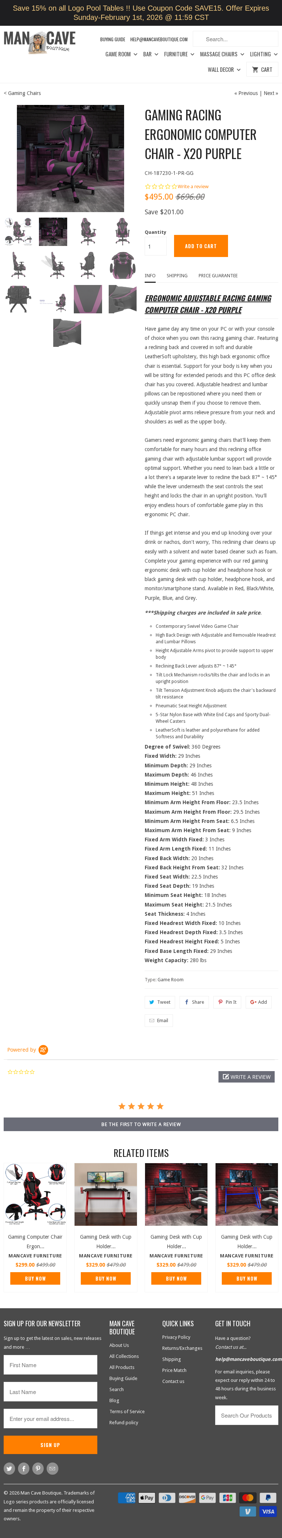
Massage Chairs (219, 54)
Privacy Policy (176, 1337)
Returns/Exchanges (182, 1348)
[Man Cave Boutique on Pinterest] (38, 1469)
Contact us (173, 1381)
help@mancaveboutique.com (248, 1359)
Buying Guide (112, 39)
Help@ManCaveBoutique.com (159, 39)
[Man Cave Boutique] (44, 44)
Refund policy (123, 1422)
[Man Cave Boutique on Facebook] (23, 1469)
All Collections (124, 1356)
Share (198, 1002)
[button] (246, 1077)
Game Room (118, 54)
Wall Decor (221, 69)
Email (162, 1020)
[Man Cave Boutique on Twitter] (9, 1469)
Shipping (177, 275)
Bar (148, 54)
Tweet (163, 1002)
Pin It (231, 1002)
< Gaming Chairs (22, 93)
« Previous (246, 93)
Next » (271, 93)
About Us (119, 1345)
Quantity (155, 232)
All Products (121, 1367)
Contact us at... (230, 1347)
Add (262, 1002)
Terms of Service (127, 1411)
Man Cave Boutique (41, 1493)
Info (150, 275)
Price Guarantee (218, 275)
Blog (114, 1400)
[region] (141, 13)
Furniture (176, 54)
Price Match (174, 1370)
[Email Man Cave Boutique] (52, 1469)
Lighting (261, 54)
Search (116, 1389)
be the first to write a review (141, 1124)
